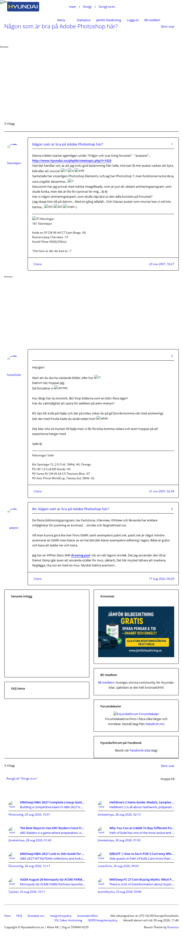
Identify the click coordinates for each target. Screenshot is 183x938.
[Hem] (35, 6)
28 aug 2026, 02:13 (128, 814)
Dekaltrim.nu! (154, 724)
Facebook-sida (140, 750)
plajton (13, 528)
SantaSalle (14, 375)
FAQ (19, 916)
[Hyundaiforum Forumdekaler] (136, 714)
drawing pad (80, 555)
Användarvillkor (87, 916)
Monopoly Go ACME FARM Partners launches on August (52, 884)
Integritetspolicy (60, 916)
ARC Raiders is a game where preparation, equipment (52, 833)
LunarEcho (105, 866)
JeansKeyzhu (106, 892)
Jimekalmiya (106, 814)
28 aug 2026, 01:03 (128, 840)
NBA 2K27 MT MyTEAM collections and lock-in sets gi (52, 858)
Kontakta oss (36, 916)
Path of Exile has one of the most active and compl (141, 833)
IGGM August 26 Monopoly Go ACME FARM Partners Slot (52, 879)
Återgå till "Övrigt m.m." (22, 779)
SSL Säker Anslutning (68, 920)
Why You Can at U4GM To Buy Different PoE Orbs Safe (141, 828)
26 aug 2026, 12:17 (37, 866)
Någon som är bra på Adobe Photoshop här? (67, 144)
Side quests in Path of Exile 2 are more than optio (141, 858)
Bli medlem (152, 20)
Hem (7, 916)
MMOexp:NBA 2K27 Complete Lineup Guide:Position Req (52, 802)
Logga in (133, 20)
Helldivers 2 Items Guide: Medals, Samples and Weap (141, 802)
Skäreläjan (14, 163)
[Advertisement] (91, 81)
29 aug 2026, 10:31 (37, 814)
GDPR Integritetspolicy (102, 920)
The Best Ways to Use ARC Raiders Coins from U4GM (52, 828)
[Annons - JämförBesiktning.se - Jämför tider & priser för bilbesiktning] (136, 656)
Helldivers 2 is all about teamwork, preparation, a (141, 807)
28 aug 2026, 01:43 (38, 840)
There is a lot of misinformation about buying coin (141, 884)
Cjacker (14, 892)
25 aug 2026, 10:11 (32, 892)
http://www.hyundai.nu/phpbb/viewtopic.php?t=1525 (71, 160)
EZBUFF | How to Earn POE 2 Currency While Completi (141, 854)
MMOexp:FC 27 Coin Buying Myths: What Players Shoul (141, 879)
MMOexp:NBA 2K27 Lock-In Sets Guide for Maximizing (52, 854)
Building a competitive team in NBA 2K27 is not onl (52, 807)
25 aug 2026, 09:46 (128, 892)
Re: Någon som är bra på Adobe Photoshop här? (70, 509)
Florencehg (16, 814)
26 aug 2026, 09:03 (126, 866)
